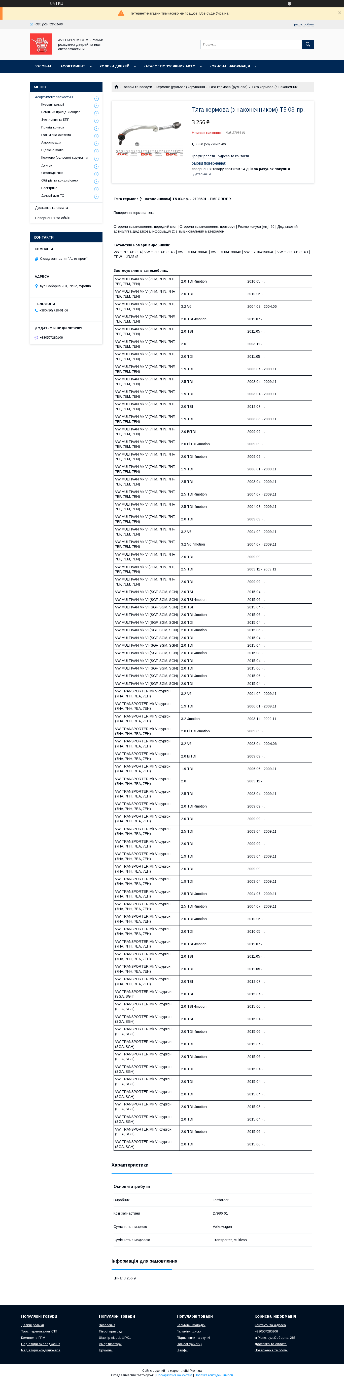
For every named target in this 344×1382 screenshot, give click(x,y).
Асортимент (72, 66)
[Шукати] (308, 44)
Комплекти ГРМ (33, 1338)
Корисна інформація (230, 66)
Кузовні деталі (52, 104)
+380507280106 (266, 1331)
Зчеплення (107, 1325)
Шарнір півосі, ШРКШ (115, 1338)
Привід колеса (52, 127)
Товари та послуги (137, 87)
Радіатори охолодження (40, 1344)
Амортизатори (110, 1344)
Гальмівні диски (189, 1331)
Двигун (46, 165)
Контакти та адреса (270, 1325)
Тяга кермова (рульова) (228, 87)
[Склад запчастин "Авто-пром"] (41, 53)
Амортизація (51, 142)
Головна (43, 66)
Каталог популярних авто (169, 66)
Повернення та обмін (52, 218)
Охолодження (52, 173)
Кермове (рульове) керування (180, 87)
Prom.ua (196, 1370)
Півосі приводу (111, 1331)
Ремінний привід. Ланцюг (60, 112)
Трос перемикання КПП (39, 1331)
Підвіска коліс (52, 150)
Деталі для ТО (52, 195)
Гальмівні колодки (191, 1325)
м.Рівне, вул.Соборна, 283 (275, 1338)
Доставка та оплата (51, 208)
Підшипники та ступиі (193, 1338)
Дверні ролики (32, 1325)
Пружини (106, 1350)
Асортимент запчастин (54, 97)
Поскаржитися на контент (174, 1375)
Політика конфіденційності (214, 1375)
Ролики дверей (114, 66)
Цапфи (182, 1350)
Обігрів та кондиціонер (59, 180)
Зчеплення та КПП (55, 119)
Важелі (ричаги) (189, 1344)
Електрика (49, 188)
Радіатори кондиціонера (40, 1350)
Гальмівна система (56, 135)
